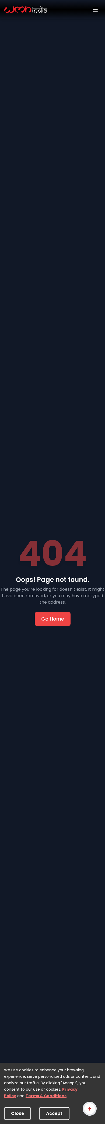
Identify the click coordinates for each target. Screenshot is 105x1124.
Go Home (52, 618)
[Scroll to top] (89, 1108)
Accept (54, 1113)
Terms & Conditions (46, 1095)
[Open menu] (95, 9)
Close (17, 1113)
